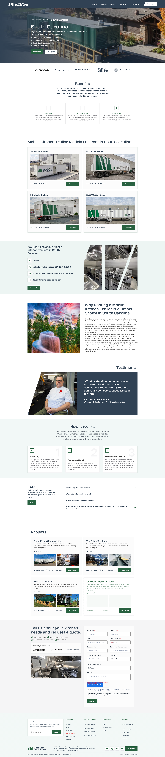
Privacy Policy (134, 754)
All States (46, 20)
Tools (104, 730)
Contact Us (69, 730)
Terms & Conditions (124, 754)
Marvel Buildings (70, 736)
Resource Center (107, 727)
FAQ (104, 724)
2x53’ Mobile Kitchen (90, 735)
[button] (95, 4)
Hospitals (124, 738)
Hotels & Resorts (126, 729)
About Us (68, 724)
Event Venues (125, 735)
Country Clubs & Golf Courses (127, 725)
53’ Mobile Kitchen (89, 731)
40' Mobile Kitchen (89, 728)
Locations (68, 739)
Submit (56, 732)
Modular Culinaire (70, 733)
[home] (18, 4)
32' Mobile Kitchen (89, 724)
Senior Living (125, 732)
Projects (104, 4)
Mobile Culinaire (36, 20)
